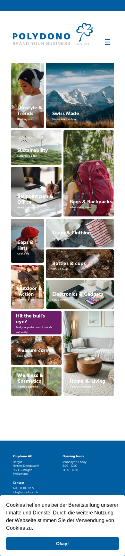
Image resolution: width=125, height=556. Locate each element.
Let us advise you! (37, 323)
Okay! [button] (62, 543)
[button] (35, 529)
